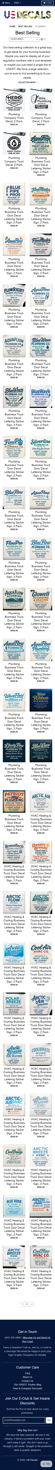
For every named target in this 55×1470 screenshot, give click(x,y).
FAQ (27, 1373)
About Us (27, 1377)
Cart (49, 3)
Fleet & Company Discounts (27, 1388)
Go (49, 1420)
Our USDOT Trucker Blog (27, 1385)
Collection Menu (27, 82)
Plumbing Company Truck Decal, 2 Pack (14, 118)
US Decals (32, 1460)
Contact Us (27, 1381)
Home (12, 27)
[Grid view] (42, 39)
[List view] (45, 39)
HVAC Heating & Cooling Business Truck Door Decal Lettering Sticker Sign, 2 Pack (41, 822)
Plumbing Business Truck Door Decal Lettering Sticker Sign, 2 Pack (41, 165)
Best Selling (25, 27)
